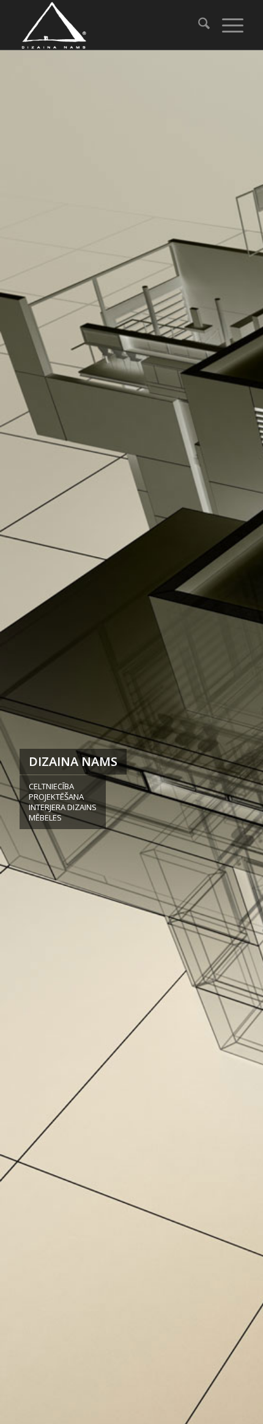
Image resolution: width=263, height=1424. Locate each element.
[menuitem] (198, 25)
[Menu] (226, 25)
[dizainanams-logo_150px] (109, 25)
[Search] (198, 25)
